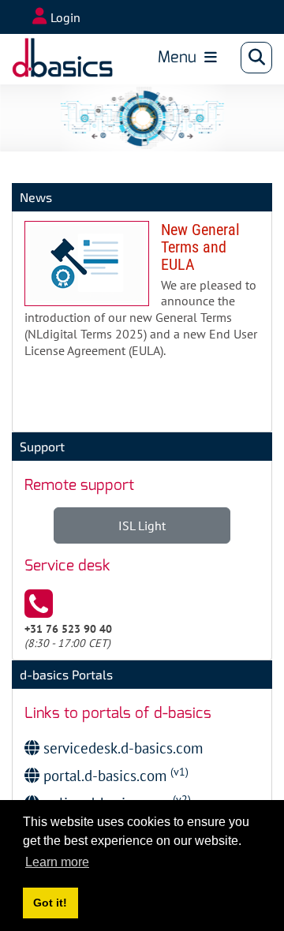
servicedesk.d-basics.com (121, 747)
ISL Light (142, 525)
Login (65, 17)
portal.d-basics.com (114, 775)
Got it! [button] (50, 902)
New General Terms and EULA (142, 296)
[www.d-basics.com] (62, 57)
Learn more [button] (57, 862)
